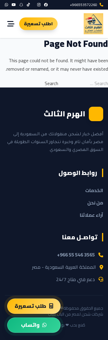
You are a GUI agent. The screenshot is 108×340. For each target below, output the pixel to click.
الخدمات (94, 190)
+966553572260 (83, 4)
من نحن (95, 202)
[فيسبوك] (46, 4)
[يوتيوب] (14, 4)
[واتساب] (6, 4)
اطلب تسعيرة (38, 24)
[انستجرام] (38, 4)
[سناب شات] (21, 4)
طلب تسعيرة (30, 306)
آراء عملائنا (91, 214)
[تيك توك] (28, 4)
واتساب (30, 325)
